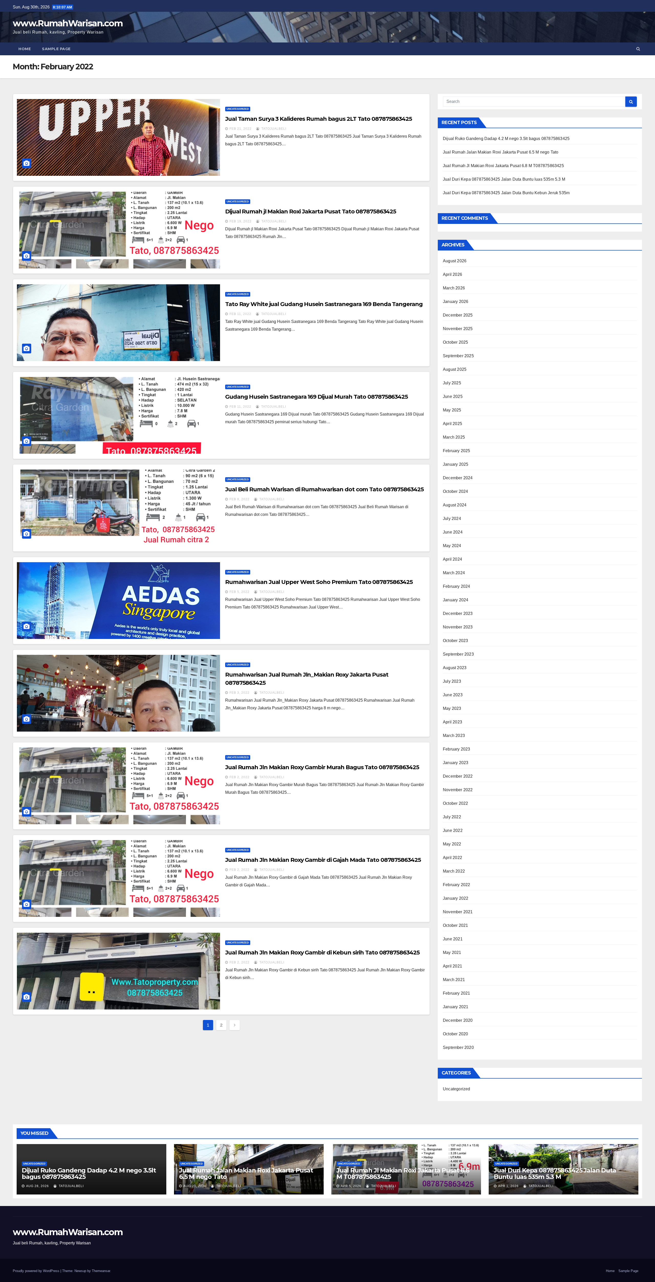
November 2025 (458, 329)
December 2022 (458, 776)
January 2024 (455, 600)
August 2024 (454, 505)
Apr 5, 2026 (351, 1186)
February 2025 (456, 451)
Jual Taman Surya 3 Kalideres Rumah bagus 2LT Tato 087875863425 (318, 118)
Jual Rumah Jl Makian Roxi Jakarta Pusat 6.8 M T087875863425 (503, 166)
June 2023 (453, 695)
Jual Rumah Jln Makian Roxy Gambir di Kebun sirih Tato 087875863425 (322, 952)
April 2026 (452, 274)
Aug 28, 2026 (37, 1186)
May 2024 (452, 546)
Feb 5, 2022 (239, 592)
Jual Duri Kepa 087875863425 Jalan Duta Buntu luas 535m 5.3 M (504, 179)
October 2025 (455, 342)
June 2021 (453, 939)
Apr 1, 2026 (508, 1186)
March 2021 (454, 979)
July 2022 (452, 817)
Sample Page (56, 49)
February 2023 (456, 749)
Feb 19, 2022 (241, 221)
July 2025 (452, 383)
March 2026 (454, 288)
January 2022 (455, 898)
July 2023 (452, 681)
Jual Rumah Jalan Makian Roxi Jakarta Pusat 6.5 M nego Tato (501, 152)
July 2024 (452, 518)
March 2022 (454, 871)
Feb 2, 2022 (239, 777)
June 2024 (453, 532)
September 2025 (458, 356)
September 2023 (458, 654)
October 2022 (455, 803)
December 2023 (458, 613)
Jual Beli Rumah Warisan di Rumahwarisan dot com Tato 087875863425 (324, 489)
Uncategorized (238, 108)
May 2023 (452, 708)
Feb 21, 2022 (241, 129)
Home (24, 49)
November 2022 (458, 790)
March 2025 (454, 437)
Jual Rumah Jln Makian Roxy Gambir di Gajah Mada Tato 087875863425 (323, 859)
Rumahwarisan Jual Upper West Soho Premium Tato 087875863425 (319, 582)
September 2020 (458, 1047)
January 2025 (455, 464)
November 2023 (458, 627)
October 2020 (455, 1034)
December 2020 (458, 1020)
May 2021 (452, 952)
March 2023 (454, 735)
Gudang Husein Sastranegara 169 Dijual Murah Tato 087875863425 (316, 396)
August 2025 (454, 369)
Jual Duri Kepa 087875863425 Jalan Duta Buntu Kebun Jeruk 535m (506, 193)
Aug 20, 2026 (194, 1186)
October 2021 (455, 925)
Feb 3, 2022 (239, 692)
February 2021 (456, 993)
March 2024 (454, 573)
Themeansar (101, 1271)
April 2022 (452, 857)
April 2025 (452, 423)
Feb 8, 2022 (239, 499)
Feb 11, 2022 (240, 314)
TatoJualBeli (273, 129)
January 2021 (455, 1007)
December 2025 (458, 315)
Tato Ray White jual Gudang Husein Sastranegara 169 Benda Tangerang (323, 304)
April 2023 (452, 722)
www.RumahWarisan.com (68, 23)
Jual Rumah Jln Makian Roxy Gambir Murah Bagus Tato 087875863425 (322, 767)
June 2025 (453, 396)
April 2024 (452, 559)
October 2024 (455, 491)
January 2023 (455, 762)
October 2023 (455, 640)
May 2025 (452, 410)
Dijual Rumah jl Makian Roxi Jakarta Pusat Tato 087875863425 (310, 211)
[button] (638, 49)
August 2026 (454, 261)
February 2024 (456, 586)
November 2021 (458, 912)
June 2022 (453, 830)
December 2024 (458, 478)
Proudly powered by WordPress (36, 1271)
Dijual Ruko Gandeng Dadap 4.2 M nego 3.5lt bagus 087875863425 (506, 138)
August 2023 (454, 668)
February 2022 (456, 885)
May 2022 (452, 844)
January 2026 (455, 301)
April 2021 (452, 966)
